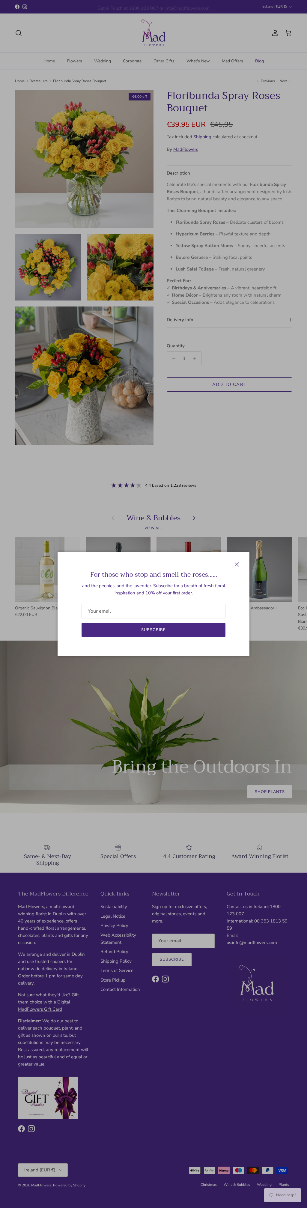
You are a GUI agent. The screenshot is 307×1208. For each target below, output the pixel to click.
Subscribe (153, 629)
